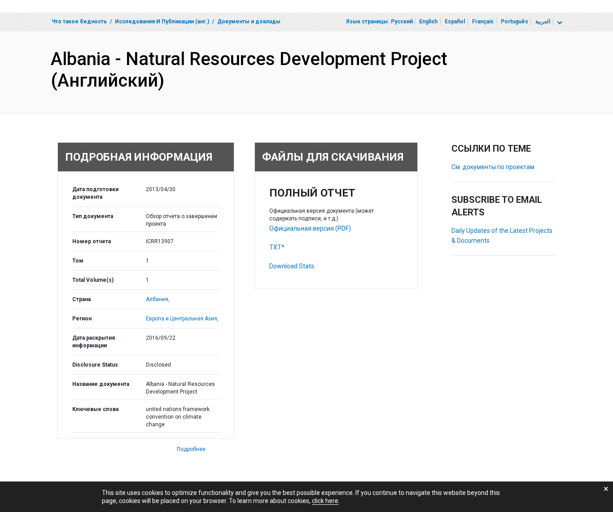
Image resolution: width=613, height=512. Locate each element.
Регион (82, 318)
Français (483, 21)
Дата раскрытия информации (93, 342)
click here (325, 500)
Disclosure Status (95, 365)
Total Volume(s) (93, 280)
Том (77, 261)
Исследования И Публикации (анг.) (162, 21)
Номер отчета (91, 241)
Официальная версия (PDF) (310, 228)
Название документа (100, 384)
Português (514, 21)
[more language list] (558, 23)
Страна (81, 299)
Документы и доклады (248, 21)
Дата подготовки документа (95, 193)
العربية (542, 21)
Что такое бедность (79, 21)
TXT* (277, 247)
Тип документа (92, 216)
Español (455, 21)
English (428, 21)
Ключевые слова (95, 409)
